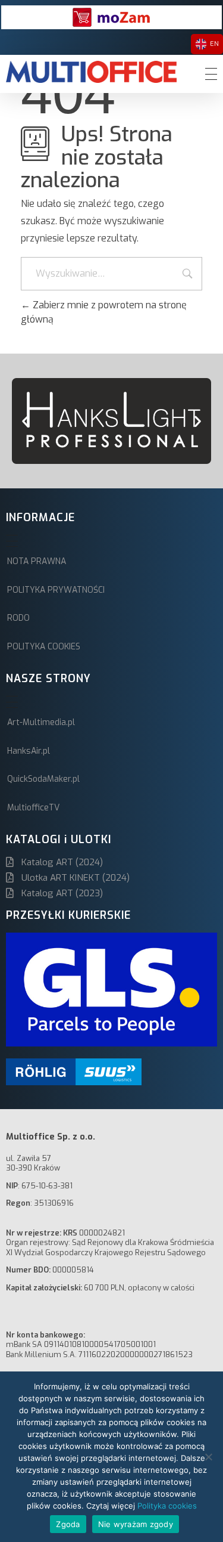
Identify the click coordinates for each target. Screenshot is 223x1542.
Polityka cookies (167, 1505)
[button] (25, 421)
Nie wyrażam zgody (135, 1524)
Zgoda (68, 1524)
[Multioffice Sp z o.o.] (91, 72)
